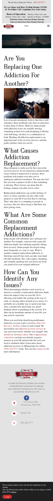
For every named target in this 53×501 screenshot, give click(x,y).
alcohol (7, 334)
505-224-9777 (27, 422)
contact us (41, 348)
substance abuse (21, 334)
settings (13, 492)
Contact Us (25, 412)
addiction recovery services (31, 328)
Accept (7, 497)
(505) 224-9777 (11, 348)
